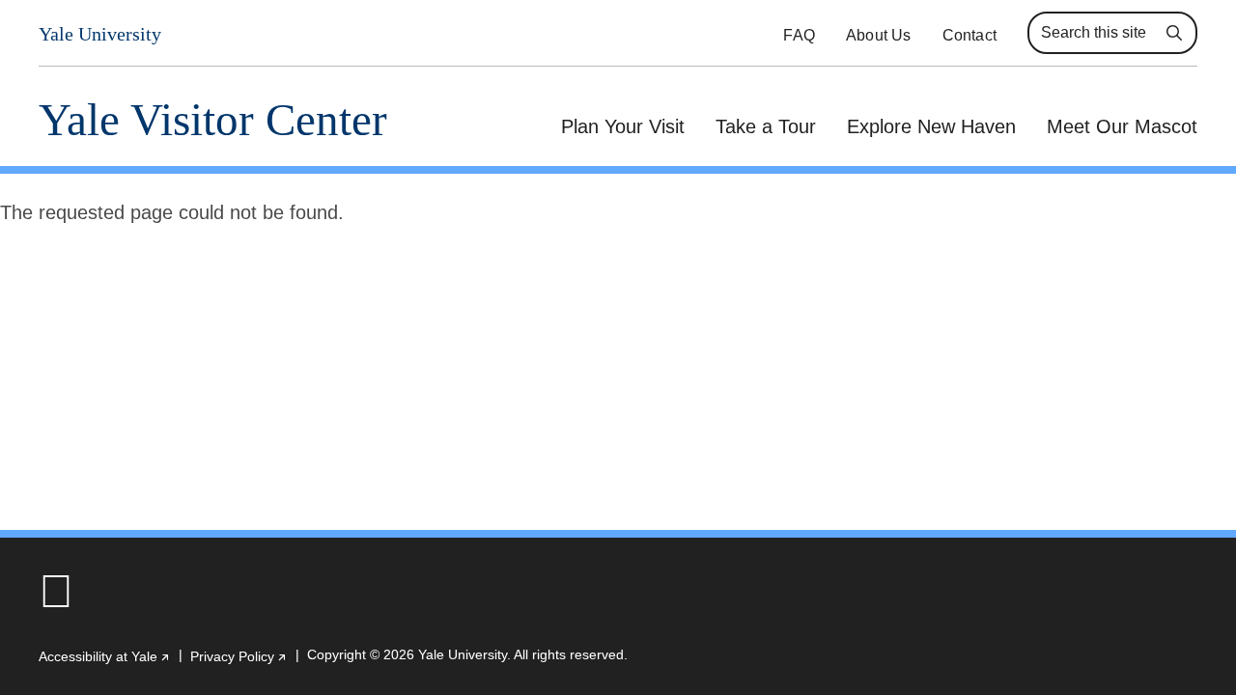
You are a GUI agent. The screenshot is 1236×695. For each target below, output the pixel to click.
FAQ (799, 35)
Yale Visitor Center (213, 120)
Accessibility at (105, 656)
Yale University (100, 34)
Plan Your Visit (623, 126)
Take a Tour (766, 126)
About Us (879, 35)
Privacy (239, 656)
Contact (969, 35)
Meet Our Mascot (1122, 126)
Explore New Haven (931, 126)
